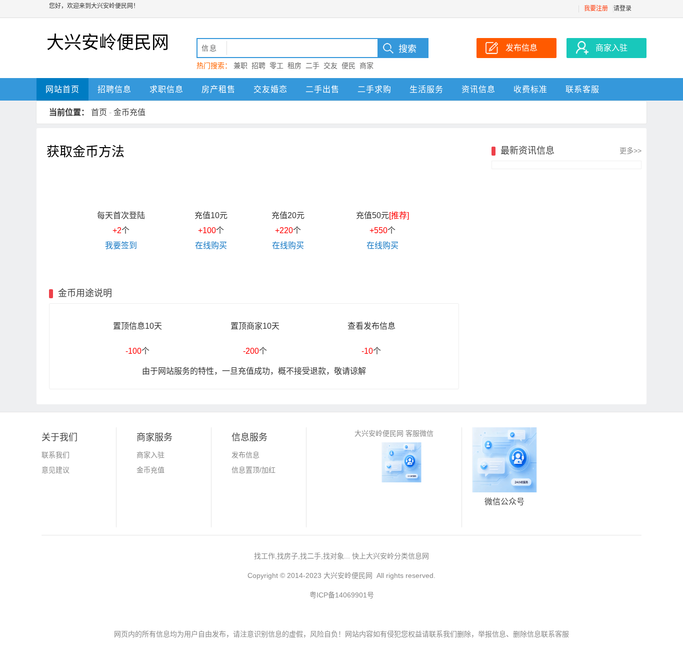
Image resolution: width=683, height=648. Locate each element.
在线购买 (211, 245)
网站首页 (63, 89)
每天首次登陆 (121, 215)
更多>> (631, 151)
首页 (99, 112)
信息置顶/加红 (254, 470)
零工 (277, 66)
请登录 (623, 8)
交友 (331, 66)
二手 (313, 66)
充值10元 (211, 215)
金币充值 (130, 112)
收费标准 (531, 89)
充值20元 (288, 215)
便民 (349, 66)
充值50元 (382, 215)
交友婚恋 (271, 89)
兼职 (241, 66)
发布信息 (246, 455)
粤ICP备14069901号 (342, 595)
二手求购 (375, 89)
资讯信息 (479, 89)
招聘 (259, 66)
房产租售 (219, 89)
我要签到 (121, 245)
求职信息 (167, 89)
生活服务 (427, 89)
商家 (367, 66)
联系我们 (56, 455)
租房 (295, 66)
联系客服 (583, 89)
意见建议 (56, 470)
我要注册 (596, 8)
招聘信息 (115, 89)
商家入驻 (150, 455)
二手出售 (323, 89)
